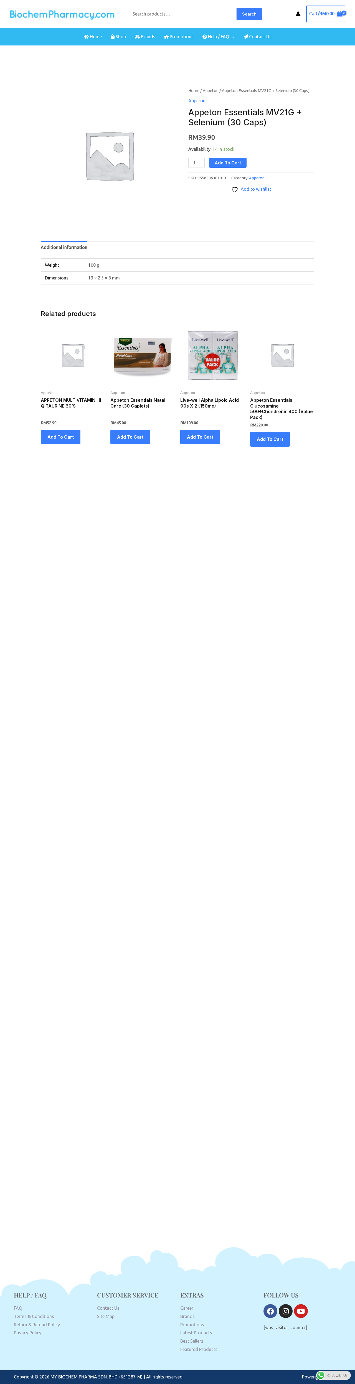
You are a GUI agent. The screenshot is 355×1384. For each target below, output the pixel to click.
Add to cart (228, 163)
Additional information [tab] (64, 247)
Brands (147, 36)
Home (95, 36)
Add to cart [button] (60, 437)
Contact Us (260, 36)
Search (249, 14)
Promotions (181, 36)
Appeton (211, 90)
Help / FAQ (218, 36)
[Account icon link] (298, 13)
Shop (120, 36)
